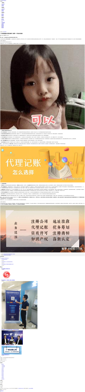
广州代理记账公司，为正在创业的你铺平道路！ (7, 261)
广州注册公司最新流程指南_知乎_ (6, 354)
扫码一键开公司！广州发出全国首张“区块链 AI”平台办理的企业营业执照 (10, 329)
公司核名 (3, 23)
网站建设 (3, 377)
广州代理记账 (3, 366)
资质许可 (3, 24)
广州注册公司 (3, 365)
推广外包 (3, 19)
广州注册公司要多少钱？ (4, 259)
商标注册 (3, 14)
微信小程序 (3, 20)
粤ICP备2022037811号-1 (21, 388)
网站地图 (32, 388)
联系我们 (3, 375)
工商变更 (3, 5)
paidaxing (30, 388)
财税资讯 (5, 31)
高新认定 (3, 15)
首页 (2, 21)
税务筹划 (3, 9)
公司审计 (3, 10)
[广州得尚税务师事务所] (3, 0)
